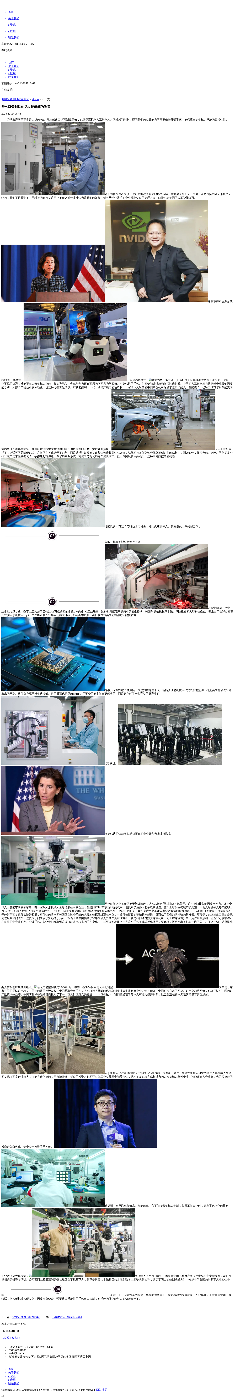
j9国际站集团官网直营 (15, 99)
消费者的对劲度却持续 (26, 1317)
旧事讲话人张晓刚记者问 (67, 1317)
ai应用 (35, 99)
